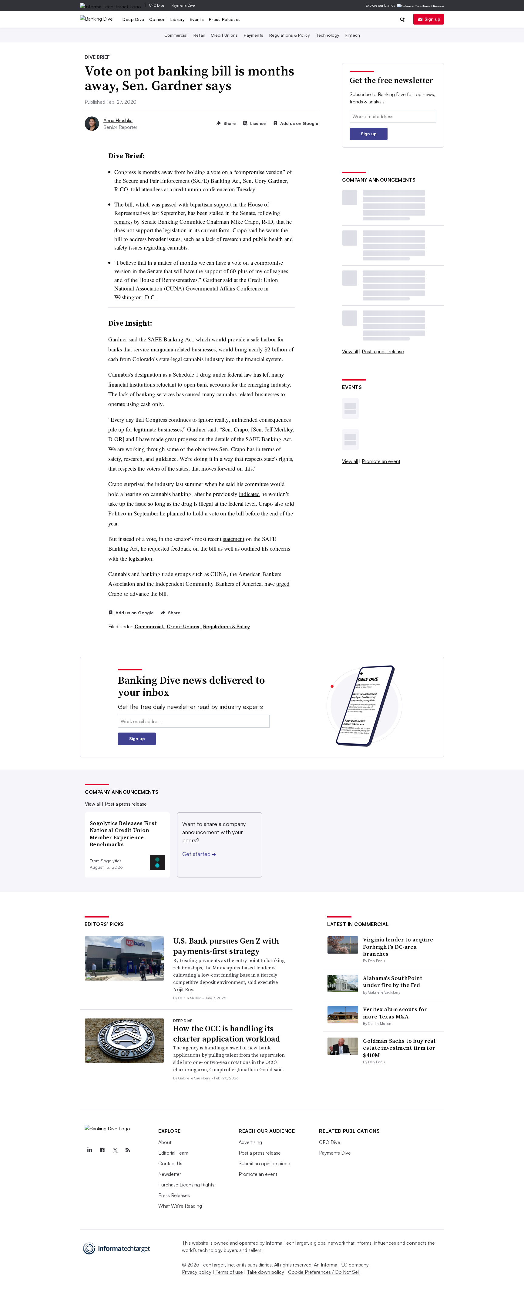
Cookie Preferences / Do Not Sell (324, 1272)
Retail (199, 35)
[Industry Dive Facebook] (102, 1150)
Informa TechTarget (287, 1243)
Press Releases (225, 19)
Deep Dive (133, 19)
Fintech (352, 35)
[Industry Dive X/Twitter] (115, 1150)
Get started (199, 853)
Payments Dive (183, 5)
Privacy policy (196, 1272)
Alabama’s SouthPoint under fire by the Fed (392, 981)
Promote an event (381, 461)
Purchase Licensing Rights (186, 1185)
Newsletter (169, 1174)
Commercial (175, 35)
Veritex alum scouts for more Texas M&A (395, 1012)
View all (350, 351)
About (164, 1142)
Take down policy (265, 1272)
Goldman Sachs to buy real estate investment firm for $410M (399, 1048)
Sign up (432, 19)
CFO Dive (156, 5)
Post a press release (383, 351)
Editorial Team (173, 1153)
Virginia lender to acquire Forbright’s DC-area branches (398, 947)
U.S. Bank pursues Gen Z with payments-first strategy (226, 946)
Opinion (157, 19)
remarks (123, 221)
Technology (327, 35)
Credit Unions (224, 35)
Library (177, 19)
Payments (253, 35)
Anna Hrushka (118, 120)
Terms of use (229, 1272)
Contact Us (170, 1163)
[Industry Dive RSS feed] (127, 1150)
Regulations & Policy (289, 35)
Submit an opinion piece (264, 1163)
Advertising (250, 1142)
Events (197, 19)
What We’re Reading (180, 1206)
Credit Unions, (184, 626)
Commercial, (150, 626)
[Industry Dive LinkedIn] (89, 1150)
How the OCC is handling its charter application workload (226, 1033)
